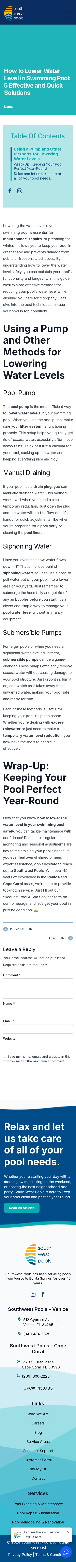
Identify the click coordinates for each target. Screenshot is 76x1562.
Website (9, 1038)
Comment (12, 975)
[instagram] (19, 190)
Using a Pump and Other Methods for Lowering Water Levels (37, 154)
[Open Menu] (68, 14)
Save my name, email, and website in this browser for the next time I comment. (38, 1058)
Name (9, 1003)
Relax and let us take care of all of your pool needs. (37, 176)
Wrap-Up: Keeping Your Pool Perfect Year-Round (38, 166)
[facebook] (9, 190)
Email (8, 1021)
